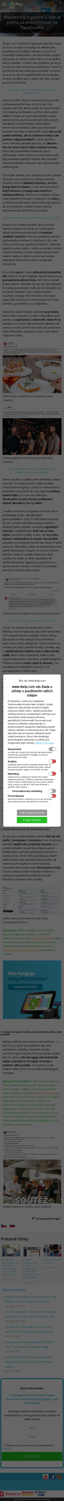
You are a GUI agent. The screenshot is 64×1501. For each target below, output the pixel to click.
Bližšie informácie (44, 742)
